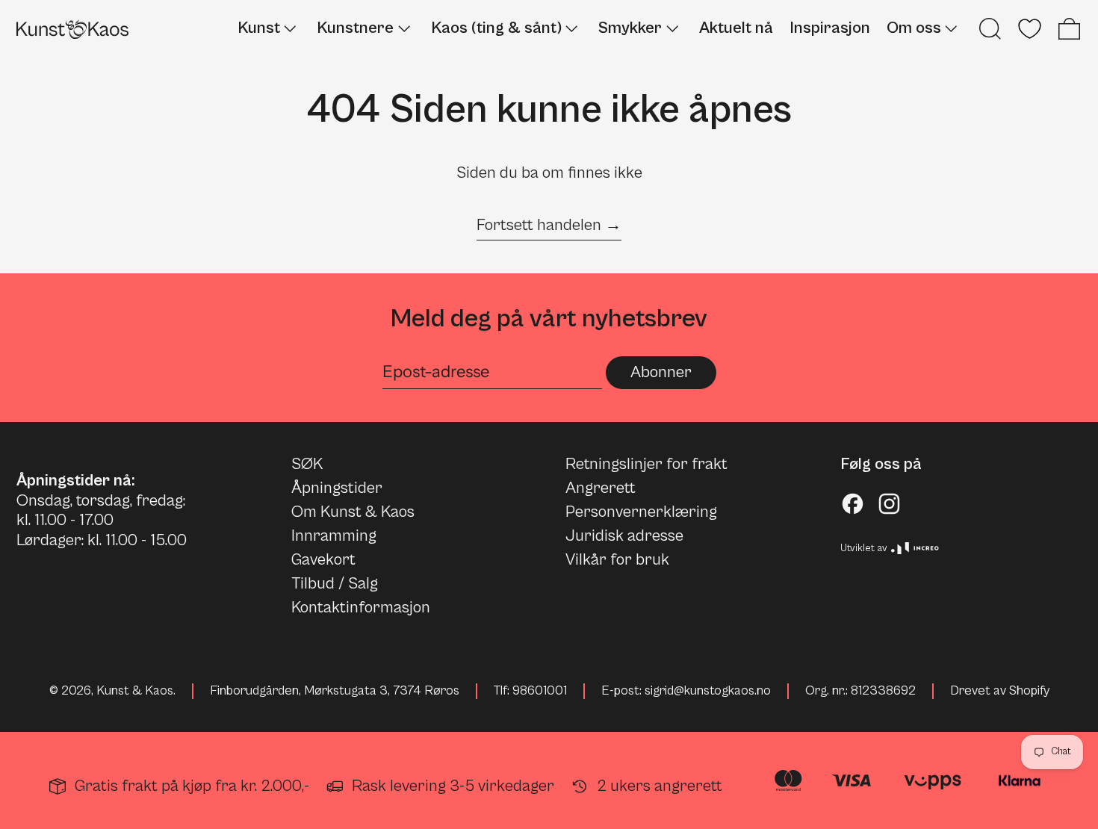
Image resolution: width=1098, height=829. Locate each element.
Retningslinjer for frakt (646, 464)
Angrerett (600, 488)
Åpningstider (336, 488)
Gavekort (323, 559)
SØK (307, 464)
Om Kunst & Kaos (353, 512)
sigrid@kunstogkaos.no (708, 690)
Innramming (333, 536)
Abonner (661, 372)
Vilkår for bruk (617, 559)
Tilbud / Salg (334, 583)
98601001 (539, 690)
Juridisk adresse (624, 536)
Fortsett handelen (539, 225)
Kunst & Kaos (134, 690)
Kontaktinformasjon (360, 607)
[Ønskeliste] (1029, 29)
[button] (990, 29)
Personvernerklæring (641, 512)
